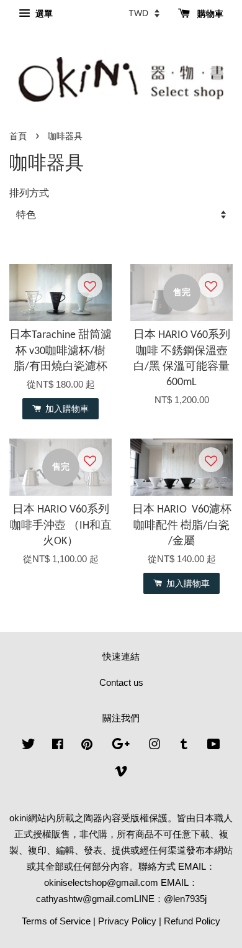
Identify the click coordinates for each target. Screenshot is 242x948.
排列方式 (29, 192)
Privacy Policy (127, 921)
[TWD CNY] (144, 13)
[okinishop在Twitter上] (28, 746)
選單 (43, 14)
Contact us (121, 682)
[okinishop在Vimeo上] (121, 773)
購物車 (209, 14)
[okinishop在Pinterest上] (87, 746)
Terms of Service (56, 921)
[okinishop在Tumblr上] (184, 746)
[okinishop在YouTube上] (214, 746)
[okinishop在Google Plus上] (120, 746)
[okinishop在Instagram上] (154, 746)
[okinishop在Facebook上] (58, 746)
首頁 (18, 136)
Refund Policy (192, 921)
